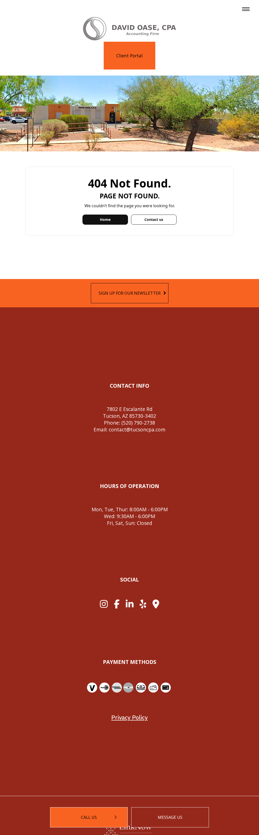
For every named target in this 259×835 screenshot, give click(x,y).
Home (105, 219)
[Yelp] (143, 605)
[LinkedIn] (130, 605)
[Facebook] (117, 605)
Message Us (170, 817)
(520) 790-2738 (138, 422)
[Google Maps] (156, 605)
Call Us (89, 817)
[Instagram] (104, 605)
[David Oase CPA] (129, 28)
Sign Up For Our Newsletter (130, 293)
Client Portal (129, 56)
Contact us (153, 219)
